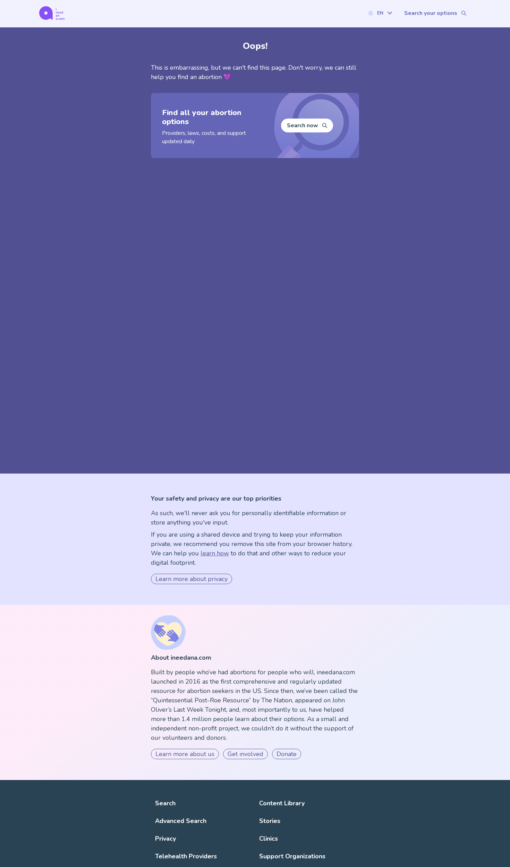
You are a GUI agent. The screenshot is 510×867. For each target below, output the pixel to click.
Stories (269, 821)
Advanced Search (180, 821)
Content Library (282, 803)
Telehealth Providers (186, 856)
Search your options (430, 13)
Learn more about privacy (191, 579)
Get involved (245, 754)
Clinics (268, 838)
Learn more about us (184, 754)
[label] (380, 13)
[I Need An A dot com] (52, 13)
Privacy (165, 838)
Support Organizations (292, 856)
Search (165, 803)
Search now (302, 125)
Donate (287, 754)
